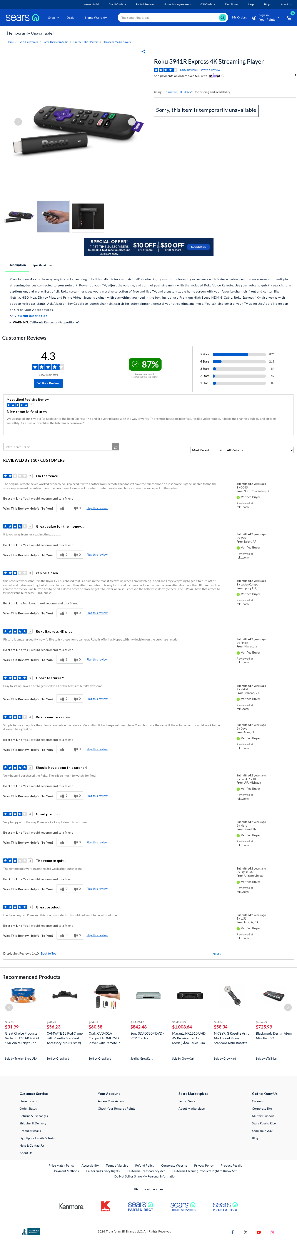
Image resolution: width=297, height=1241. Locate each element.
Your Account (109, 1093)
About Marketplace (192, 1108)
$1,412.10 (179, 1022)
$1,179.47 (137, 1022)
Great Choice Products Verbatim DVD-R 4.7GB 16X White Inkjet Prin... (22, 1038)
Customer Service (34, 1093)
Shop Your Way (262, 1130)
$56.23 (53, 1026)
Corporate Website (174, 1165)
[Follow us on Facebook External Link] (232, 1232)
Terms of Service (117, 1165)
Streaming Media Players (117, 41)
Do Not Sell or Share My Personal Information (145, 1176)
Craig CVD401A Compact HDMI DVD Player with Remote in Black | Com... (104, 1038)
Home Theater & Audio (55, 41)
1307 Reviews (189, 70)
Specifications (42, 265)
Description (17, 265)
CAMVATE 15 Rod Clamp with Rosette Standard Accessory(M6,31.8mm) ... (65, 1038)
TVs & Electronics (28, 41)
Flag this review (97, 508)
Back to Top (49, 953)
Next (217, 954)
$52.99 (9, 1022)
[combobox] (173, 17)
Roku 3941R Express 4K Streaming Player (209, 61)
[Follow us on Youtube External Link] (258, 1232)
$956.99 (261, 1022)
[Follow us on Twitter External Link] (245, 1232)
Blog (255, 1138)
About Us (26, 1153)
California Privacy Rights (103, 1171)
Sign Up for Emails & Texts (37, 1138)
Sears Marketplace (194, 1093)
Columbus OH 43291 (178, 92)
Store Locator (29, 1101)
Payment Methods (66, 1171)
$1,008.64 (182, 1026)
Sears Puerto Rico (264, 1123)
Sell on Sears (187, 1101)
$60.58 (95, 1026)
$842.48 (138, 1026)
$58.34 (221, 1026)
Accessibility (90, 1165)
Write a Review (210, 70)
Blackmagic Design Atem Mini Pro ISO (274, 1035)
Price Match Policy (61, 1165)
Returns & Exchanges (34, 1116)
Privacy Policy (204, 1165)
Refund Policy (144, 1165)
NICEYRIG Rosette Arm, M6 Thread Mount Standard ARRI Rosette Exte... (231, 1038)
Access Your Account (112, 1101)
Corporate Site (262, 1108)
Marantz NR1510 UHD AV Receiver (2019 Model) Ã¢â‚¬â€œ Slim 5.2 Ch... (188, 1038)
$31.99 (12, 1026)
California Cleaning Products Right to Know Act (204, 1171)
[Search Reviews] (115, 446)
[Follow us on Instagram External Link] (271, 1232)
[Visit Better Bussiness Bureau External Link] (30, 1231)
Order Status (28, 1108)
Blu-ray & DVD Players (85, 41)
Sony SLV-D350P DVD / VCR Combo (147, 1035)
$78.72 (51, 1022)
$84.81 (93, 1022)
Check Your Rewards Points (116, 1108)
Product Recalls (30, 1130)
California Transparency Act (146, 1171)
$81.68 (218, 1022)
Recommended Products (31, 977)
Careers (257, 1101)
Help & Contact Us (32, 1145)
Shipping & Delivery (33, 1123)
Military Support (263, 1116)
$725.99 (264, 1026)
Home (10, 41)
